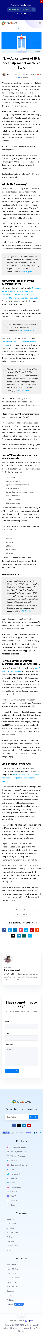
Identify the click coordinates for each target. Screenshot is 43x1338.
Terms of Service (13, 1278)
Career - (14, 1304)
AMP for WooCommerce (30, 910)
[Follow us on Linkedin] (24, 1125)
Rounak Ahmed (13, 74)
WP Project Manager (18, 1152)
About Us (10, 1219)
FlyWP (13, 1196)
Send (32, 1117)
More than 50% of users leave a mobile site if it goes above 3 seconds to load (21, 777)
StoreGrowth (15, 1174)
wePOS (13, 1169)
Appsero (13, 1178)
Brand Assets (11, 1286)
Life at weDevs (12, 1246)
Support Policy (12, 1269)
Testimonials (11, 1223)
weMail (13, 1183)
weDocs (13, 1192)
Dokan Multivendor (18, 1147)
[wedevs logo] (9, 23)
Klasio (12, 1205)
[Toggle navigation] (40, 23)
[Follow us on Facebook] (14, 1125)
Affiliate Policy (12, 1232)
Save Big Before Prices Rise (19, 10)
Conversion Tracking (18, 1165)
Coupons (10, 1291)
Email (7, 1033)
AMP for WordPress (21, 914)
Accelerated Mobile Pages (12, 910)
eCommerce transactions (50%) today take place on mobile (21, 291)
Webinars (10, 1300)
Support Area (11, 1264)
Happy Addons (16, 1187)
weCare (9, 1250)
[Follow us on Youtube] (29, 1125)
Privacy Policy (12, 1282)
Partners (10, 1237)
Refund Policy (12, 1273)
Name (7, 1022)
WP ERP (13, 1160)
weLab (9, 1295)
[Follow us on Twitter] (19, 1125)
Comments (9, 1044)
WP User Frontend (17, 1156)
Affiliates (10, 1228)
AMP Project (26, 271)
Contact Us (10, 1241)
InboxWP (14, 1200)
